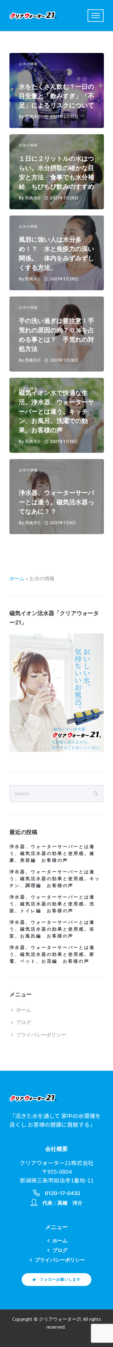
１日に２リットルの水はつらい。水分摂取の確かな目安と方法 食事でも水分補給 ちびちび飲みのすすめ (56, 172)
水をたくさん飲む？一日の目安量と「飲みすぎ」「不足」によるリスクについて (56, 96)
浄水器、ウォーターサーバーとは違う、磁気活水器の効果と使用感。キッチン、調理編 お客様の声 (54, 878)
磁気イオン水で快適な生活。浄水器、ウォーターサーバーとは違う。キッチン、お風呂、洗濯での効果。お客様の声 (56, 411)
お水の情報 (28, 64)
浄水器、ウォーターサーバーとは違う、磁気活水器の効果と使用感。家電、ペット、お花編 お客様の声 (52, 954)
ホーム (16, 579)
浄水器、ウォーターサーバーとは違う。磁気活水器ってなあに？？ (56, 502)
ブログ (23, 1023)
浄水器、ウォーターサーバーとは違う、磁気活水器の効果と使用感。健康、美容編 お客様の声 (52, 853)
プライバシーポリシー (41, 1035)
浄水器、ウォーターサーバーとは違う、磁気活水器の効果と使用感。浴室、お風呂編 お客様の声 (52, 928)
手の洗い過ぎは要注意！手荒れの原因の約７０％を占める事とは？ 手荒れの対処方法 (56, 335)
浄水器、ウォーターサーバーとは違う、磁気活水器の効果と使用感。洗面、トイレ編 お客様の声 (52, 903)
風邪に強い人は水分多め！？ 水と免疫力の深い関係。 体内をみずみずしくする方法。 (56, 253)
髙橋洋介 (33, 117)
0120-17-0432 (62, 1193)
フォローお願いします (60, 1279)
